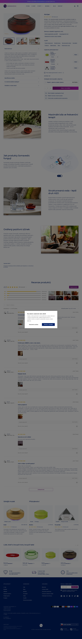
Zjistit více (29, 320)
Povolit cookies (48, 324)
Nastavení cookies (33, 324)
